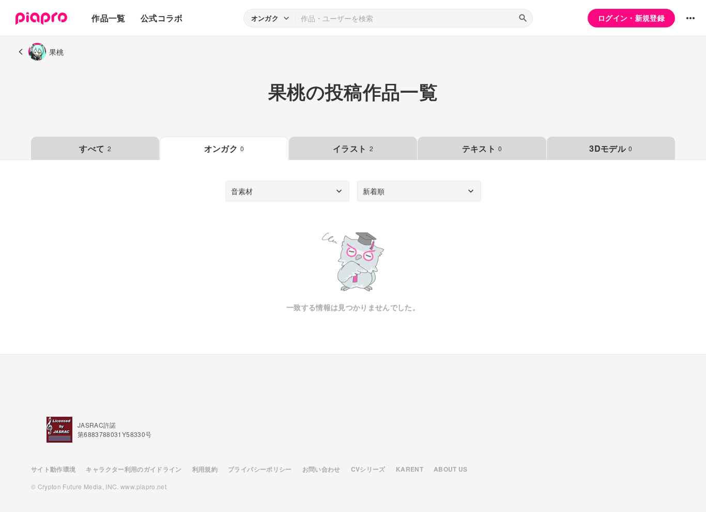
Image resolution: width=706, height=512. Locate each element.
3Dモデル (610, 148)
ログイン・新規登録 (631, 17)
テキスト (482, 148)
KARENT (409, 469)
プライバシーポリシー (260, 469)
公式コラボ (162, 18)
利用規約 (205, 469)
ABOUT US (451, 469)
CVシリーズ (368, 469)
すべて (95, 148)
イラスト (353, 148)
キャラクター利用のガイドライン (133, 469)
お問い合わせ (321, 469)
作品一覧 (108, 18)
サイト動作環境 (53, 469)
